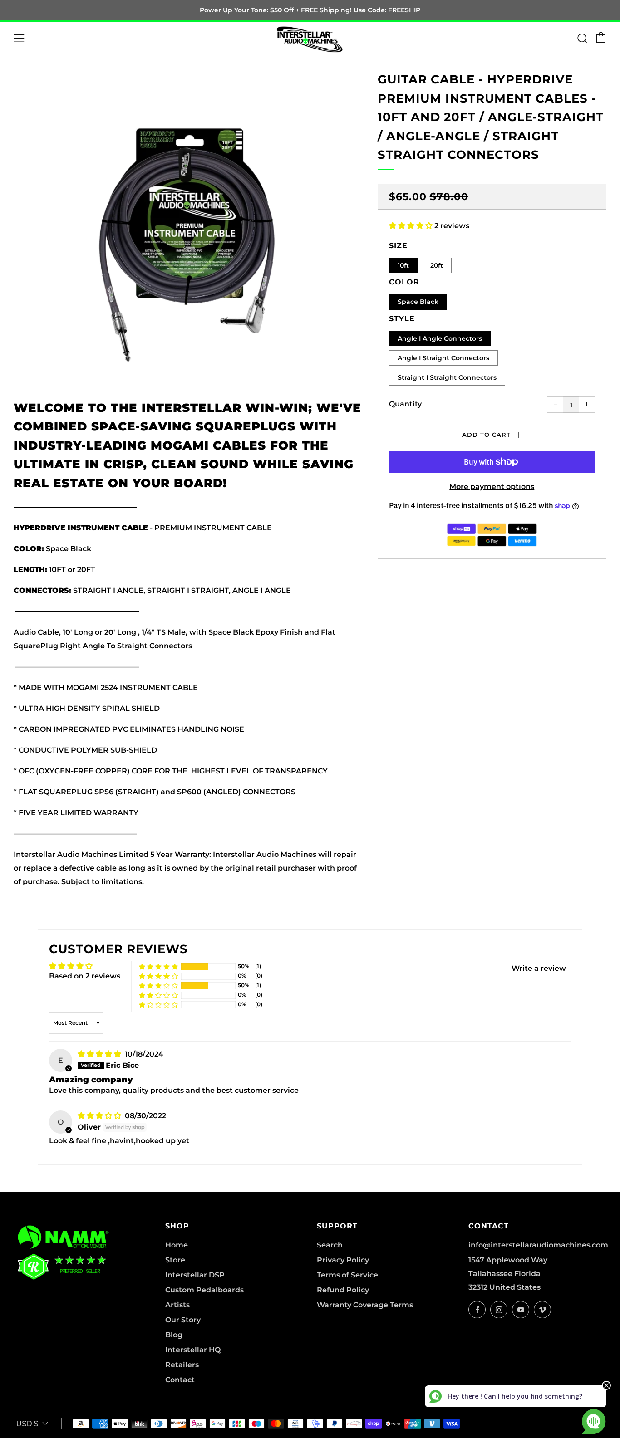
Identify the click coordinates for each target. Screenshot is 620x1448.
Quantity (405, 404)
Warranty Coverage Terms (365, 1305)
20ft (436, 265)
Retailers (182, 1364)
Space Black (418, 302)
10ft (403, 265)
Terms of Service (347, 1275)
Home (176, 1245)
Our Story (183, 1320)
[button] (411, 225)
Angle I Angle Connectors (440, 338)
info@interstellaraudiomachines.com (538, 1245)
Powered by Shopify (457, 1442)
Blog (173, 1335)
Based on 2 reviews (84, 976)
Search (330, 1245)
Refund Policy (343, 1290)
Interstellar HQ (193, 1349)
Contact (180, 1379)
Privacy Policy (343, 1260)
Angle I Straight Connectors (443, 358)
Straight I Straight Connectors (447, 377)
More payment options (491, 486)
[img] (100, 1054)
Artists (177, 1305)
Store (175, 1260)
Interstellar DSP (195, 1275)
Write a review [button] (539, 968)
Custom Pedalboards (204, 1290)
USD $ (27, 1424)
